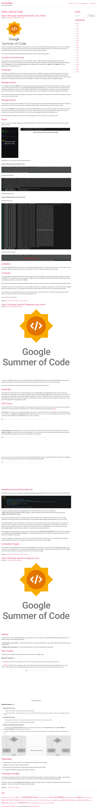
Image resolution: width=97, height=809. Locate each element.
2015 (77, 47)
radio (7, 803)
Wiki (78, 3)
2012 (77, 55)
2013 (77, 52)
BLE (6, 300)
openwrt (79, 800)
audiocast (9, 797)
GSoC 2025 (49, 800)
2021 (77, 33)
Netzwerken (71, 800)
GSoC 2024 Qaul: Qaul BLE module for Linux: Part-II (23, 304)
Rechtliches (11, 803)
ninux (76, 800)
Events (35, 797)
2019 (77, 38)
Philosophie (85, 800)
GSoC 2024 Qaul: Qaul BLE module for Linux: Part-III (23, 16)
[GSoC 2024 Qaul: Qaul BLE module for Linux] (36, 632)
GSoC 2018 (13, 800)
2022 (77, 30)
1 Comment (17, 787)
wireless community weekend (45, 803)
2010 (77, 59)
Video (27, 803)
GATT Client (6, 665)
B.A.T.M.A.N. (13, 797)
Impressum (93, 3)
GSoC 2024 (13, 300)
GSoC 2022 (33, 800)
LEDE (58, 800)
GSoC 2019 (20, 800)
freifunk (60, 797)
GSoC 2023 (39, 800)
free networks (41, 797)
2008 (77, 64)
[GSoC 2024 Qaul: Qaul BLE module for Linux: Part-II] (36, 378)
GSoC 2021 (28, 800)
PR (10, 297)
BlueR (54, 408)
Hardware (54, 800)
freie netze (53, 797)
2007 (77, 67)
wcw (32, 803)
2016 (77, 45)
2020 (77, 35)
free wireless (46, 797)
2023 (77, 28)
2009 (77, 62)
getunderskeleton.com (34, 806)
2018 (77, 40)
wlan (52, 803)
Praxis (3, 803)
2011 (77, 57)
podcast (90, 800)
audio (6, 797)
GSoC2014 (84, 797)
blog (36, 50)
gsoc (9, 300)
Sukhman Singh (20, 17)
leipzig (60, 800)
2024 (77, 26)
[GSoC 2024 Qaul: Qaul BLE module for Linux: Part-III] (14, 45)
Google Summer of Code (70, 797)
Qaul (17, 300)
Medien (64, 800)
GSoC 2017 (5, 800)
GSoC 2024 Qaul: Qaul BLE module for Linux (20, 558)
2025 (77, 23)
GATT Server (6, 661)
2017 (77, 42)
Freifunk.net (72, 3)
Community (27, 797)
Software (21, 803)
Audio (2, 797)
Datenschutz (84, 3)
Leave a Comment (23, 300)
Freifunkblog (6, 3)
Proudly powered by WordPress (8, 806)
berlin (17, 797)
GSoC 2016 (89, 797)
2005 (77, 71)
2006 (77, 69)
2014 (77, 50)
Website (35, 803)
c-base (20, 797)
